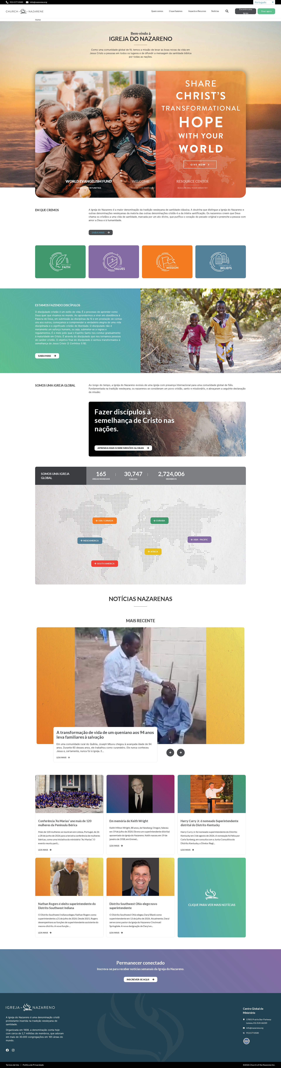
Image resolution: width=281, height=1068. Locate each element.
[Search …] (227, 10)
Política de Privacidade (33, 1065)
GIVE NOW (198, 164)
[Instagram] (13, 1050)
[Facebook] (7, 1050)
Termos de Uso (12, 1065)
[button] (181, 752)
